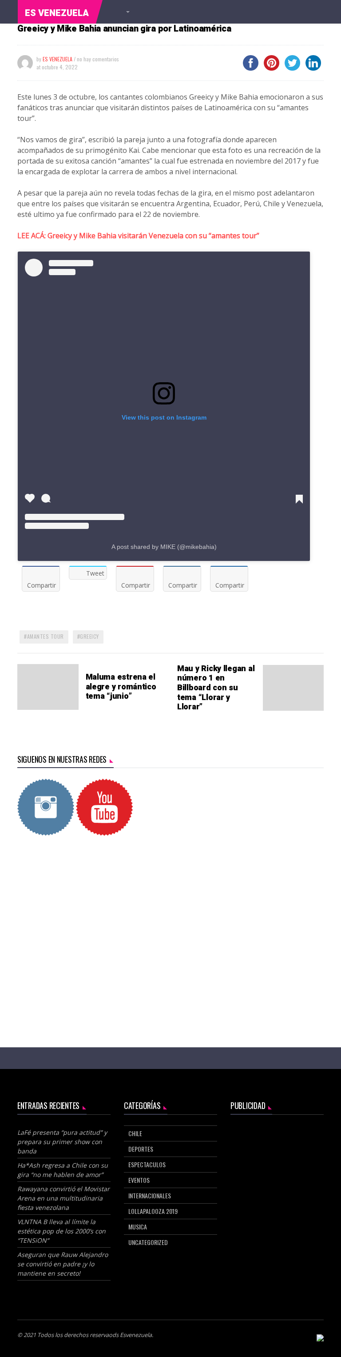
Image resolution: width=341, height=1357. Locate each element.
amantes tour (45, 636)
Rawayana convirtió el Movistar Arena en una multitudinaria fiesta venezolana (63, 1198)
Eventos (139, 1180)
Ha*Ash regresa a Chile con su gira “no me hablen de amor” (62, 1170)
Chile (135, 1133)
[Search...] (126, 12)
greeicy (89, 636)
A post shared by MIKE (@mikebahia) (164, 546)
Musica (137, 1226)
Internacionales (149, 1195)
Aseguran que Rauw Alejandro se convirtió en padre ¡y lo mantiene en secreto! (62, 1263)
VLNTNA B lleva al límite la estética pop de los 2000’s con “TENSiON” (61, 1231)
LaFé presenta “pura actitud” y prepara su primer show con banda (62, 1141)
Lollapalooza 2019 (153, 1211)
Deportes (140, 1148)
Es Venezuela (57, 13)
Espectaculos (147, 1164)
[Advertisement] (170, 919)
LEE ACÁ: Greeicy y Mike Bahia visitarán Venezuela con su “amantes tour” (138, 235)
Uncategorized (148, 1242)
